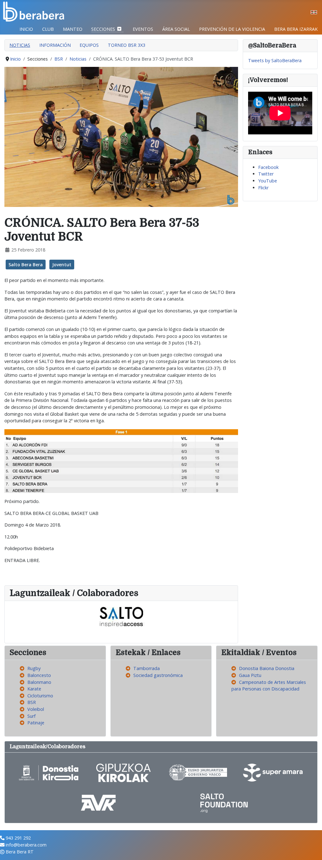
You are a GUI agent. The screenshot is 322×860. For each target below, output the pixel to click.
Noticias (19, 45)
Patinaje (35, 723)
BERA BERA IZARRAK (296, 29)
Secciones (103, 29)
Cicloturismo (40, 696)
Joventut (61, 265)
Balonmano (39, 682)
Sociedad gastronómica (158, 675)
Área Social (176, 29)
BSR (31, 702)
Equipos (89, 45)
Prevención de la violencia (232, 29)
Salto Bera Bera (25, 265)
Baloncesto (39, 675)
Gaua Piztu (250, 675)
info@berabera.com (26, 845)
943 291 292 (18, 838)
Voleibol (35, 709)
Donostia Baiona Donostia (266, 668)
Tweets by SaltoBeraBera (275, 60)
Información (55, 45)
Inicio (26, 29)
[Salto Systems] (121, 616)
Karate (34, 689)
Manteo (72, 29)
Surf (31, 716)
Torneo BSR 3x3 (126, 45)
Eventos (143, 29)
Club (48, 29)
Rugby (34, 668)
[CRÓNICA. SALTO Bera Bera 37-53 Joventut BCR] (121, 136)
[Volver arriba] (311, 849)
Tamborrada (146, 668)
